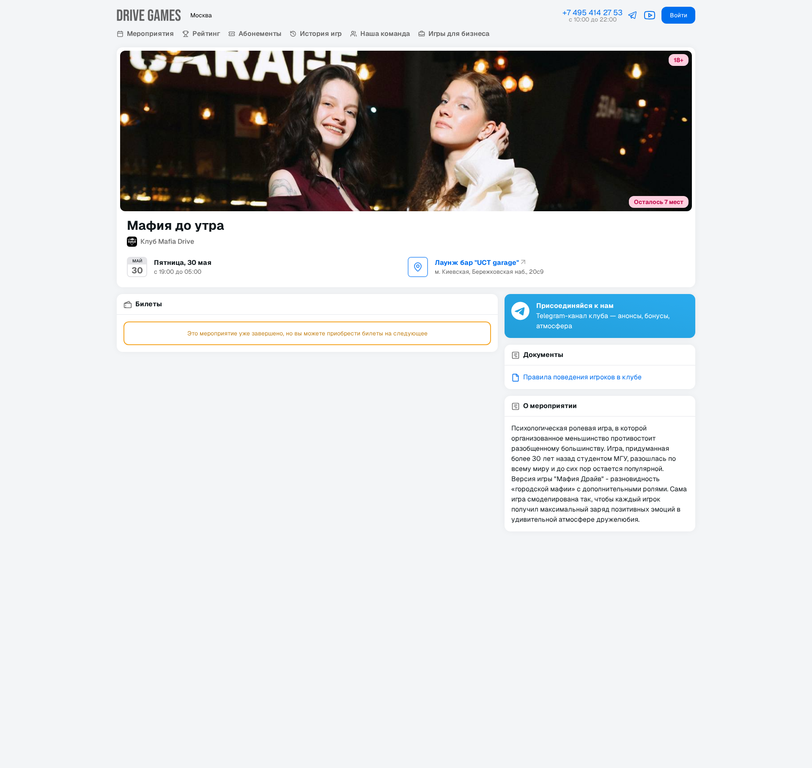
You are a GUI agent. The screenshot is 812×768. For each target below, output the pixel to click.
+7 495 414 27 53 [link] (592, 12)
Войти (678, 15)
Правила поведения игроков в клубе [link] (582, 377)
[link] (633, 15)
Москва (201, 15)
